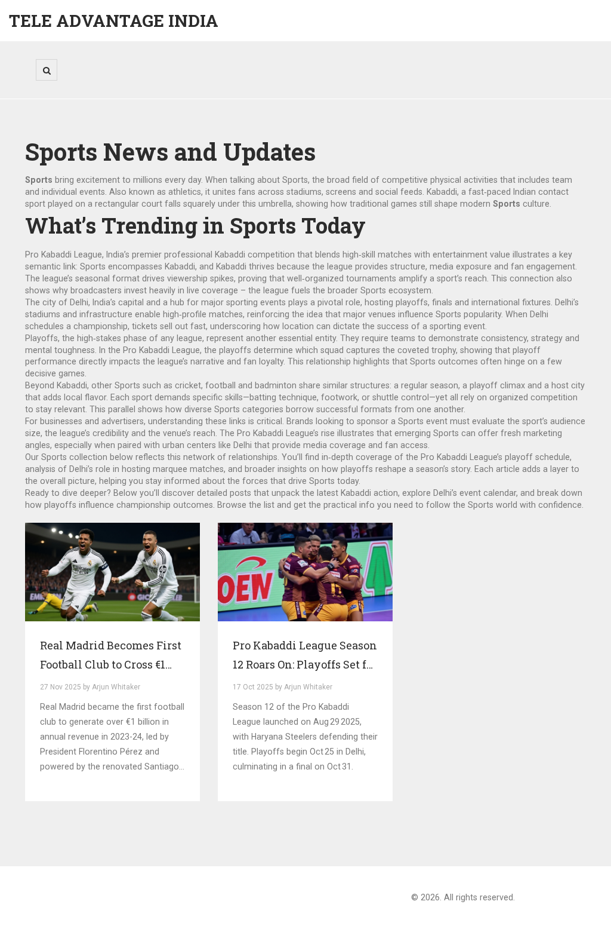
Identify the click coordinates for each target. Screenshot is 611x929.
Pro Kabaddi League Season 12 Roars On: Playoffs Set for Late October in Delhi (305, 656)
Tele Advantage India (113, 21)
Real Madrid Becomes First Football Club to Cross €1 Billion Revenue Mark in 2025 (110, 656)
